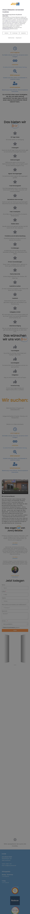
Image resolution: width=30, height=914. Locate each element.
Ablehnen (6, 33)
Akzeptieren (23, 33)
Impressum (18, 37)
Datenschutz (11, 37)
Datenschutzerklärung (7, 27)
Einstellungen (15, 33)
